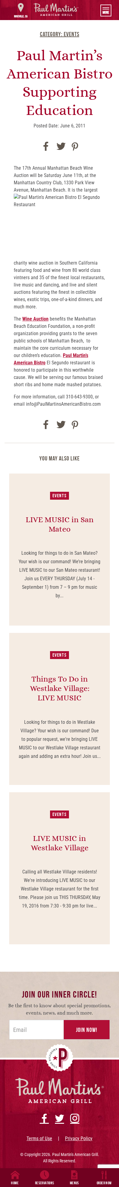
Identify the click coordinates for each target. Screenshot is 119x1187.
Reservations (44, 1183)
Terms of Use (39, 1138)
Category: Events (59, 34)
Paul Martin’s (75, 355)
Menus (74, 1183)
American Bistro (29, 363)
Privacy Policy (78, 1138)
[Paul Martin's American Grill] (56, 9)
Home (15, 1183)
